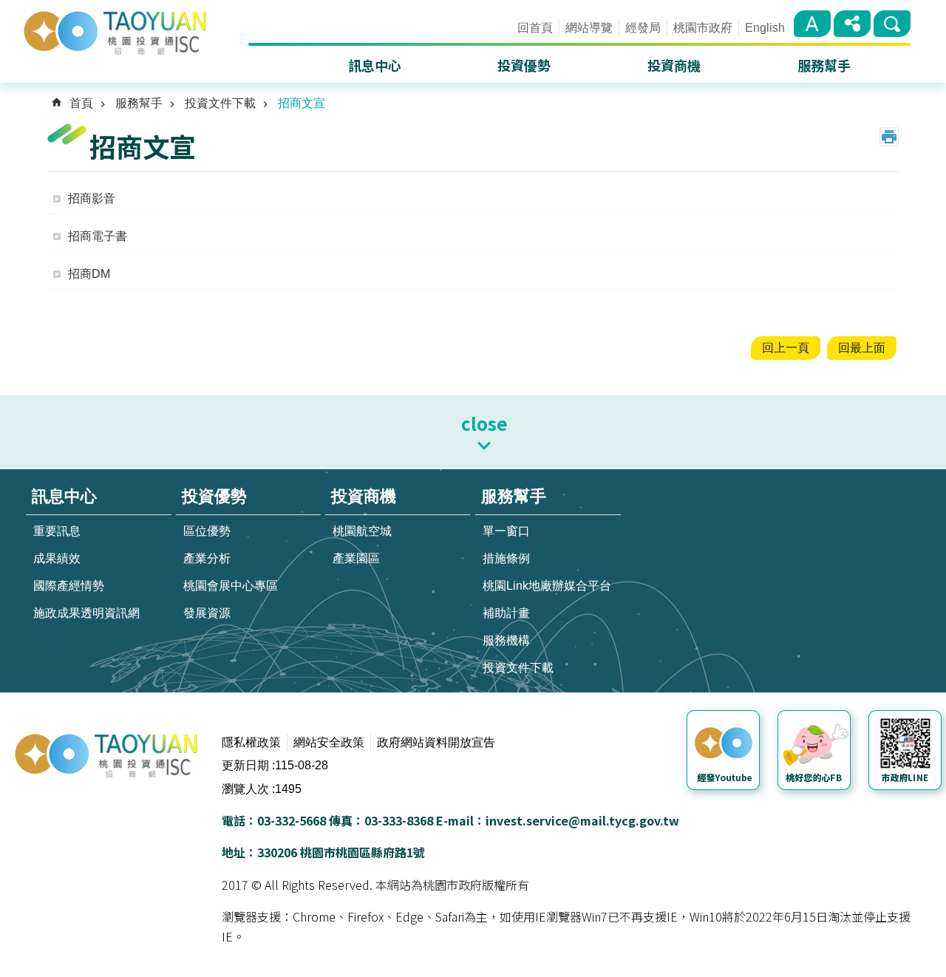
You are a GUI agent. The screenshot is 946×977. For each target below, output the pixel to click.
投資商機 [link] (674, 65)
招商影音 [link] (91, 198)
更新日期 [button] (245, 765)
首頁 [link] (81, 103)
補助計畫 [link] (506, 613)
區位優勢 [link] (207, 531)
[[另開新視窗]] (725, 753)
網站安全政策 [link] (328, 742)
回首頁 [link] (535, 27)
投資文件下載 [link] (220, 103)
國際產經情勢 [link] (68, 585)
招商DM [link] (89, 274)
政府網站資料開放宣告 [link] (436, 742)
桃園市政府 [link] (702, 27)
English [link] (765, 27)
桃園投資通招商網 (134, 30)
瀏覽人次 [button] (245, 789)
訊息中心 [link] (374, 65)
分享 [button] (852, 23)
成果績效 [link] (57, 558)
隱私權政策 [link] (251, 742)
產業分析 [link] (207, 558)
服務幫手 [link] (824, 65)
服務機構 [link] (506, 640)
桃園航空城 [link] (362, 531)
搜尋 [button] (892, 23)
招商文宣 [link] (301, 103)
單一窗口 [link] (506, 531)
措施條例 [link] (506, 558)
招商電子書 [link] (97, 236)
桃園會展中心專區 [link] (230, 585)
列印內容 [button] (889, 136)
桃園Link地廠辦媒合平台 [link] (547, 585)
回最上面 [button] (861, 347)
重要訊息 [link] (57, 531)
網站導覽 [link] (589, 27)
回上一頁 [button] (785, 347)
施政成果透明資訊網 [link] (86, 613)
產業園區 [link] (356, 558)
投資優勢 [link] (524, 65)
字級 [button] (812, 23)
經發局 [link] (643, 27)
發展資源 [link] (207, 613)
